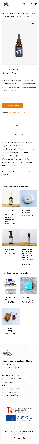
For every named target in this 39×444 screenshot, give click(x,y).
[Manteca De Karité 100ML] (28, 198)
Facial (33, 13)
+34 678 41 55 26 (12, 368)
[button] (36, 4)
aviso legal (6, 385)
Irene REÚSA (19, 433)
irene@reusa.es (8, 364)
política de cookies (10, 395)
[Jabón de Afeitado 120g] (28, 285)
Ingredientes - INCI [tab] (19, 130)
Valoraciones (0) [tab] (19, 134)
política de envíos (9, 392)
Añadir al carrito (13, 106)
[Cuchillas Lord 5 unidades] (11, 285)
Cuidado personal (22, 13)
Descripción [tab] (19, 125)
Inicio (4, 13)
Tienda (11, 13)
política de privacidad (11, 389)
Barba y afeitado (10, 17)
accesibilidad (7, 382)
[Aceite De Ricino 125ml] (11, 237)
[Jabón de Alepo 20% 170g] (11, 316)
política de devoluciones (12, 379)
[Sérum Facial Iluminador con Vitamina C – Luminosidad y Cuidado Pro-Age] (11, 198)
